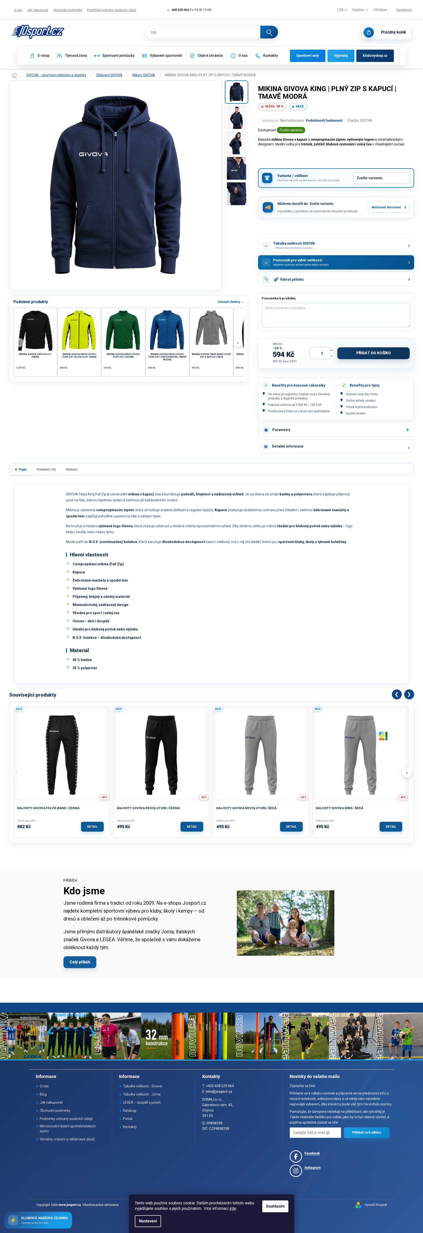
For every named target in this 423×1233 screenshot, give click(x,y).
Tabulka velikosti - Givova (142, 1086)
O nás (18, 10)
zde (232, 1208)
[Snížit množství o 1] (331, 356)
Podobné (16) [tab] (46, 469)
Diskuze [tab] (71, 469)
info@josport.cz (219, 1092)
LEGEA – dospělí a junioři (142, 1102)
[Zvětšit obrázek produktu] (115, 185)
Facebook (312, 1153)
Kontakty (130, 1127)
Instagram (312, 1168)
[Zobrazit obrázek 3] (236, 143)
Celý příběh (80, 962)
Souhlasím (275, 1206)
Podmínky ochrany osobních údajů (111, 10)
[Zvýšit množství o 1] (331, 350)
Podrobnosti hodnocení (324, 120)
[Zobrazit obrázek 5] (236, 193)
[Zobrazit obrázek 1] (236, 92)
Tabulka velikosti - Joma (142, 1094)
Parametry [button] (281, 430)
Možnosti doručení (386, 207)
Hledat (269, 32)
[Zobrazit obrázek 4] (236, 168)
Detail (92, 826)
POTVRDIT (366, 1132)
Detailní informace (287, 446)
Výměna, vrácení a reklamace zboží (67, 1139)
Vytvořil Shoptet (375, 1205)
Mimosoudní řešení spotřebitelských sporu (68, 1128)
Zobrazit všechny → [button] (231, 302)
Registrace (404, 10)
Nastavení (148, 1221)
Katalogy (130, 1111)
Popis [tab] (23, 469)
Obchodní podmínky (67, 10)
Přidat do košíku (373, 353)
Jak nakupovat (37, 10)
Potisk (128, 1119)
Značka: (359, 120)
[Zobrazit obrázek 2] (236, 117)
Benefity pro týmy (365, 385)
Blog (43, 1094)
